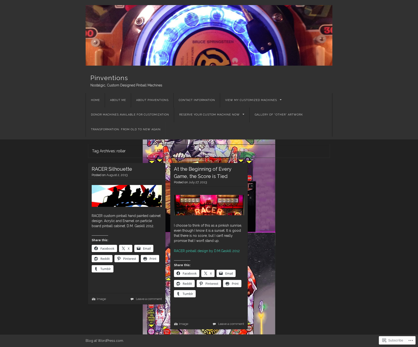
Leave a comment (149, 299)
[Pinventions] (209, 35)
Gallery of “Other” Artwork (279, 114)
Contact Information (197, 100)
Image (101, 299)
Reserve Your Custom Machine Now (209, 114)
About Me (118, 100)
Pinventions (109, 78)
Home (95, 100)
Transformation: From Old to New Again (126, 129)
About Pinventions (152, 100)
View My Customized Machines (251, 100)
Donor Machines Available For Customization (130, 114)
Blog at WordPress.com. (105, 341)
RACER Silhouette (112, 169)
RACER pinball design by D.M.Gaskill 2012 (207, 251)
